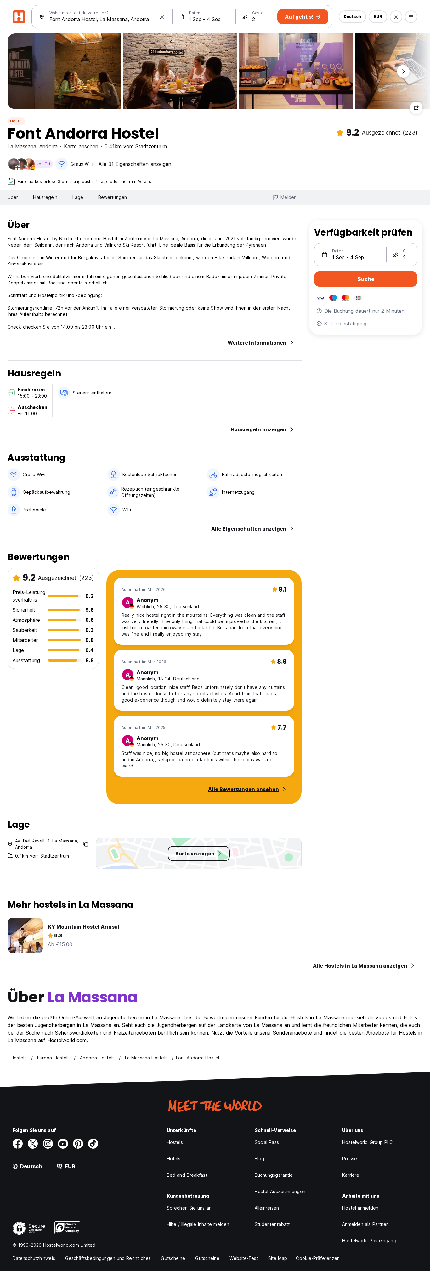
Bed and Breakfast (187, 1175)
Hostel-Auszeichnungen (280, 1191)
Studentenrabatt (272, 1224)
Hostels (175, 1142)
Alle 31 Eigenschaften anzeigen (135, 164)
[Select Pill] (396, 16)
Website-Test (243, 1258)
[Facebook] (18, 1144)
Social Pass (267, 1142)
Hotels (174, 1158)
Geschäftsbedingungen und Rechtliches (108, 1258)
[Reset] (162, 16)
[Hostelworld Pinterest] (78, 1144)
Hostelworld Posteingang (369, 1240)
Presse (349, 1158)
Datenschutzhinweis (34, 1258)
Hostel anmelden (360, 1207)
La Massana (22, 146)
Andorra (48, 146)
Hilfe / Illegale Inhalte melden (198, 1224)
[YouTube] (63, 1144)
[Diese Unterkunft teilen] (416, 108)
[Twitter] (33, 1144)
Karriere (350, 1175)
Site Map (277, 1258)
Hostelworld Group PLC (367, 1142)
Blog (259, 1158)
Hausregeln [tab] (45, 197)
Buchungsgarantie (274, 1175)
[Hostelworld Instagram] (48, 1144)
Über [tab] (13, 197)
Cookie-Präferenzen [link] (318, 1258)
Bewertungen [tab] (112, 197)
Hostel (16, 121)
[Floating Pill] (403, 71)
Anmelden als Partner (365, 1224)
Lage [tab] (77, 197)
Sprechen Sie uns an (189, 1207)
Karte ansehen (81, 146)
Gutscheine (173, 1258)
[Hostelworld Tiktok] (93, 1144)
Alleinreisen (267, 1207)
